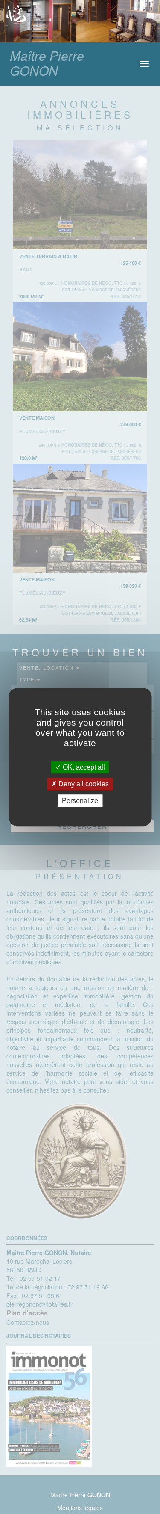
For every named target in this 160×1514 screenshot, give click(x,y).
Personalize (80, 800)
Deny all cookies (83, 784)
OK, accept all (83, 767)
